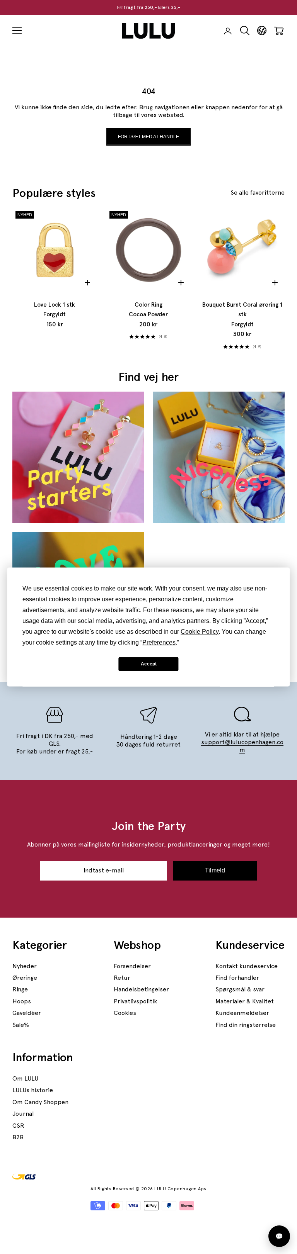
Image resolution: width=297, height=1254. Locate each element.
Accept (149, 664)
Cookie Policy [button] (199, 631)
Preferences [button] (159, 642)
